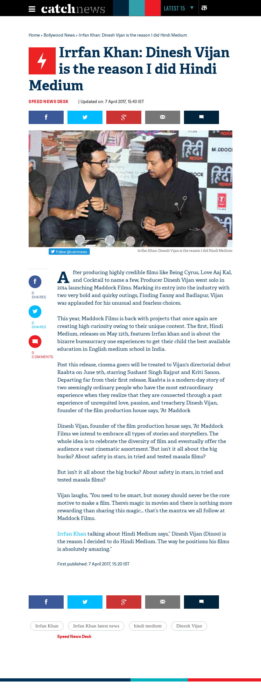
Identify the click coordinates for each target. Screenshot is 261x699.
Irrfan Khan (71, 533)
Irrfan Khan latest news (96, 625)
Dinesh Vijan (189, 625)
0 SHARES (39, 295)
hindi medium (148, 625)
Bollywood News (59, 35)
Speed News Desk (49, 101)
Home (34, 35)
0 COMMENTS (39, 354)
